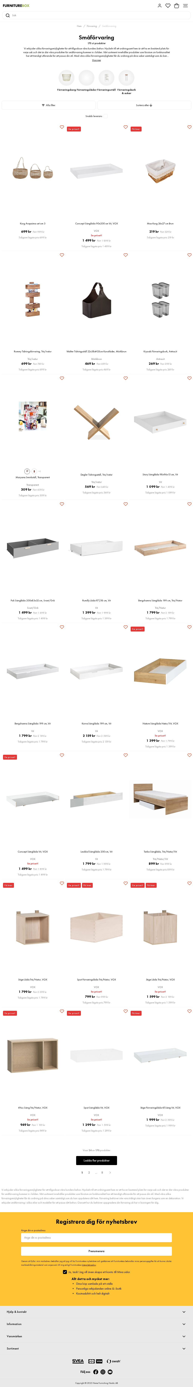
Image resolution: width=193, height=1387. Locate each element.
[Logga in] (160, 5)
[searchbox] (100, 15)
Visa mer (96, 60)
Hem (79, 26)
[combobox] (96, 15)
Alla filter (50, 105)
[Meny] (185, 5)
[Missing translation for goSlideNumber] (110, 1172)
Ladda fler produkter (97, 1160)
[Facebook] (95, 1371)
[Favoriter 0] (168, 5)
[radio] (27, 471)
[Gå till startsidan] (16, 5)
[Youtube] (110, 1371)
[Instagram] (102, 1371)
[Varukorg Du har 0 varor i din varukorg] (176, 5)
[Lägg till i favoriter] (62, 127)
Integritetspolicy (89, 1264)
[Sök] (8, 15)
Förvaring (92, 26)
